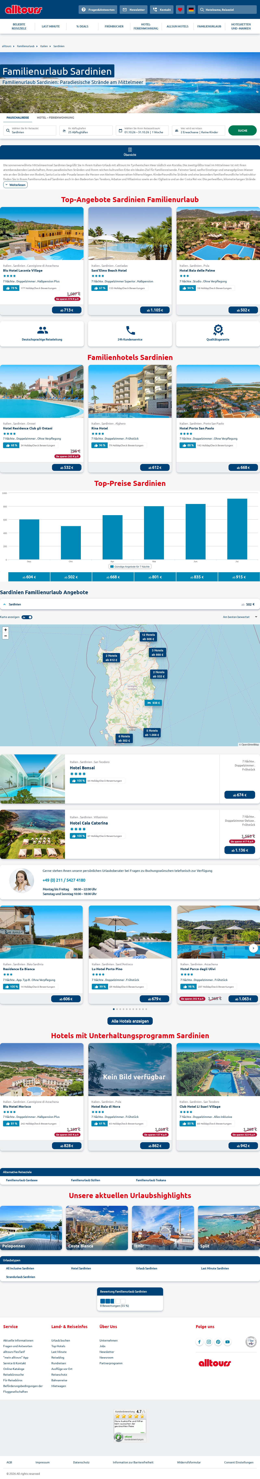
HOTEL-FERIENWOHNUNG (146, 26)
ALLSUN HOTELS (177, 26)
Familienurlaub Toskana (151, 1180)
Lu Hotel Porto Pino (107, 969)
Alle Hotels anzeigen (130, 1020)
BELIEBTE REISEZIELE (19, 26)
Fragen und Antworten (17, 1346)
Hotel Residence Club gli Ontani (27, 428)
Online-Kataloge (13, 1369)
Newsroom (106, 1357)
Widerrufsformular (189, 1462)
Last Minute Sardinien (215, 1268)
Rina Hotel (99, 428)
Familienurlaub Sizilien (85, 1180)
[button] (120, 738)
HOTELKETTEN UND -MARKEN (241, 26)
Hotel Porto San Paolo (197, 428)
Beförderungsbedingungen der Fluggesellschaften (23, 1388)
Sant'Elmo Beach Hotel (109, 270)
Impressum (43, 1462)
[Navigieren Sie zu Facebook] (199, 1342)
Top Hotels (58, 1346)
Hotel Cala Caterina (89, 822)
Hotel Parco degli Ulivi (198, 969)
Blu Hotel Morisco (17, 1106)
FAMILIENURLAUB (209, 26)
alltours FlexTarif (14, 1351)
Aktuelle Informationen (18, 1340)
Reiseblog (57, 1357)
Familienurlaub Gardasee (22, 1180)
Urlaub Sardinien (146, 1268)
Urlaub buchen (60, 1340)
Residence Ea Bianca (19, 969)
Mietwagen (58, 1386)
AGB (9, 1462)
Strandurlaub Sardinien (20, 1277)
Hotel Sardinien (81, 1268)
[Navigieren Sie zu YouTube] (227, 1342)
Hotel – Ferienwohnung (55, 117)
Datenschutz (81, 1462)
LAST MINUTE (51, 26)
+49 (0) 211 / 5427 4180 (64, 879)
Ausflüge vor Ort (62, 1369)
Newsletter (107, 1351)
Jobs (102, 1346)
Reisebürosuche (13, 1374)
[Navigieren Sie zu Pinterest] (218, 1342)
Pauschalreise (17, 117)
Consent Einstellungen (239, 1462)
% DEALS (82, 26)
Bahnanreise (59, 1380)
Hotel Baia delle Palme (197, 270)
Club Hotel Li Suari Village (200, 1106)
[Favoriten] (180, 9)
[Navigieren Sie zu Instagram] (208, 1342)
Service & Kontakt (14, 1363)
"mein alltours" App (15, 1357)
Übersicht (130, 154)
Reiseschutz (59, 1374)
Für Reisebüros (12, 1380)
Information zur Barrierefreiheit (133, 1462)
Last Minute (59, 1351)
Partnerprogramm (111, 1363)
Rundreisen (58, 1363)
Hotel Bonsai (82, 767)
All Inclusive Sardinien (20, 1268)
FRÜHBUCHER (114, 26)
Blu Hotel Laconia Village (22, 270)
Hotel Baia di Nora (105, 1106)
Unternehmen (109, 1340)
